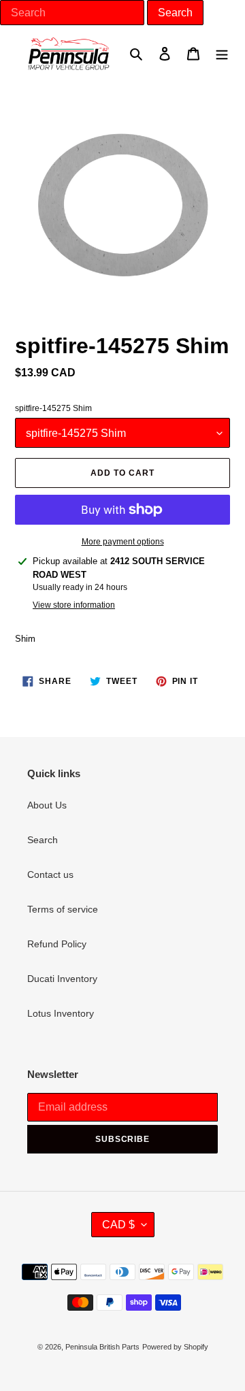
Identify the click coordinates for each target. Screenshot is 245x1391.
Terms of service (62, 909)
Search (42, 839)
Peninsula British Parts (102, 1347)
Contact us (50, 874)
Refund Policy (56, 943)
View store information (74, 605)
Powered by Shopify (175, 1347)
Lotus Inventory (60, 1013)
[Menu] (222, 53)
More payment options (123, 541)
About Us (47, 805)
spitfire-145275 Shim (53, 408)
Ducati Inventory (62, 978)
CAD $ (118, 1224)
